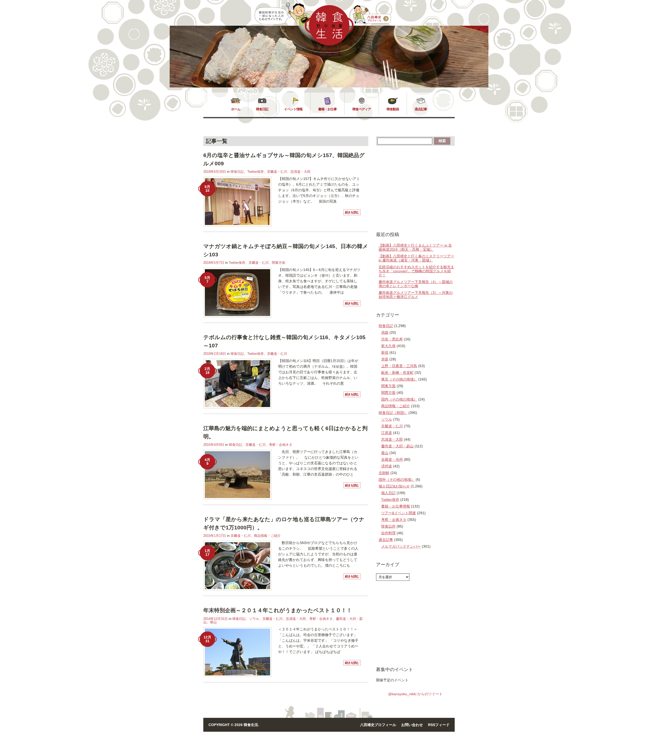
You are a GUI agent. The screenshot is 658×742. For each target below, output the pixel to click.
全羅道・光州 (392, 459)
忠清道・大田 (300, 172)
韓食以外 (388, 526)
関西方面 (388, 393)
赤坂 (384, 359)
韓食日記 (262, 109)
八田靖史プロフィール (378, 725)
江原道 (386, 433)
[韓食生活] (329, 44)
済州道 (386, 466)
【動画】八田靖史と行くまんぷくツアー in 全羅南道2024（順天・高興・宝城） (415, 247)
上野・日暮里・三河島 (399, 366)
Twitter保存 (255, 172)
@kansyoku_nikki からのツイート (415, 694)
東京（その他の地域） (399, 379)
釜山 (213, 622)
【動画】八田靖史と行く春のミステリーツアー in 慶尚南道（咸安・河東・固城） (416, 258)
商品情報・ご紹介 (267, 536)
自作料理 (388, 533)
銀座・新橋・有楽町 (397, 372)
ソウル (254, 619)
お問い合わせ (412, 725)
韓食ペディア (361, 109)
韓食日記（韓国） (393, 413)
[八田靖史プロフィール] (372, 14)
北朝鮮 (384, 473)
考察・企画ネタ (280, 445)
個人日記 (388, 493)
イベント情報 (293, 109)
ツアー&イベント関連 (398, 513)
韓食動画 (393, 109)
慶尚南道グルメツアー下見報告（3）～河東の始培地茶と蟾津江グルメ (416, 295)
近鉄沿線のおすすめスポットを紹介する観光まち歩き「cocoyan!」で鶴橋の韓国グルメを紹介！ (416, 271)
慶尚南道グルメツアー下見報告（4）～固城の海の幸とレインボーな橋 (416, 284)
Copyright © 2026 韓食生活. (233, 725)
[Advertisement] (415, 188)
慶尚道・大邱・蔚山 (397, 446)
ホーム (235, 109)
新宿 (384, 352)
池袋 (384, 332)
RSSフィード (439, 725)
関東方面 (278, 263)
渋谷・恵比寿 (392, 339)
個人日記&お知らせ (394, 486)
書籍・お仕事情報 (395, 506)
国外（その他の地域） (397, 479)
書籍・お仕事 (327, 109)
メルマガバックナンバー (401, 546)
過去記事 (421, 109)
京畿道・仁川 (277, 172)
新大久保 (388, 346)
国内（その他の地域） (399, 399)
